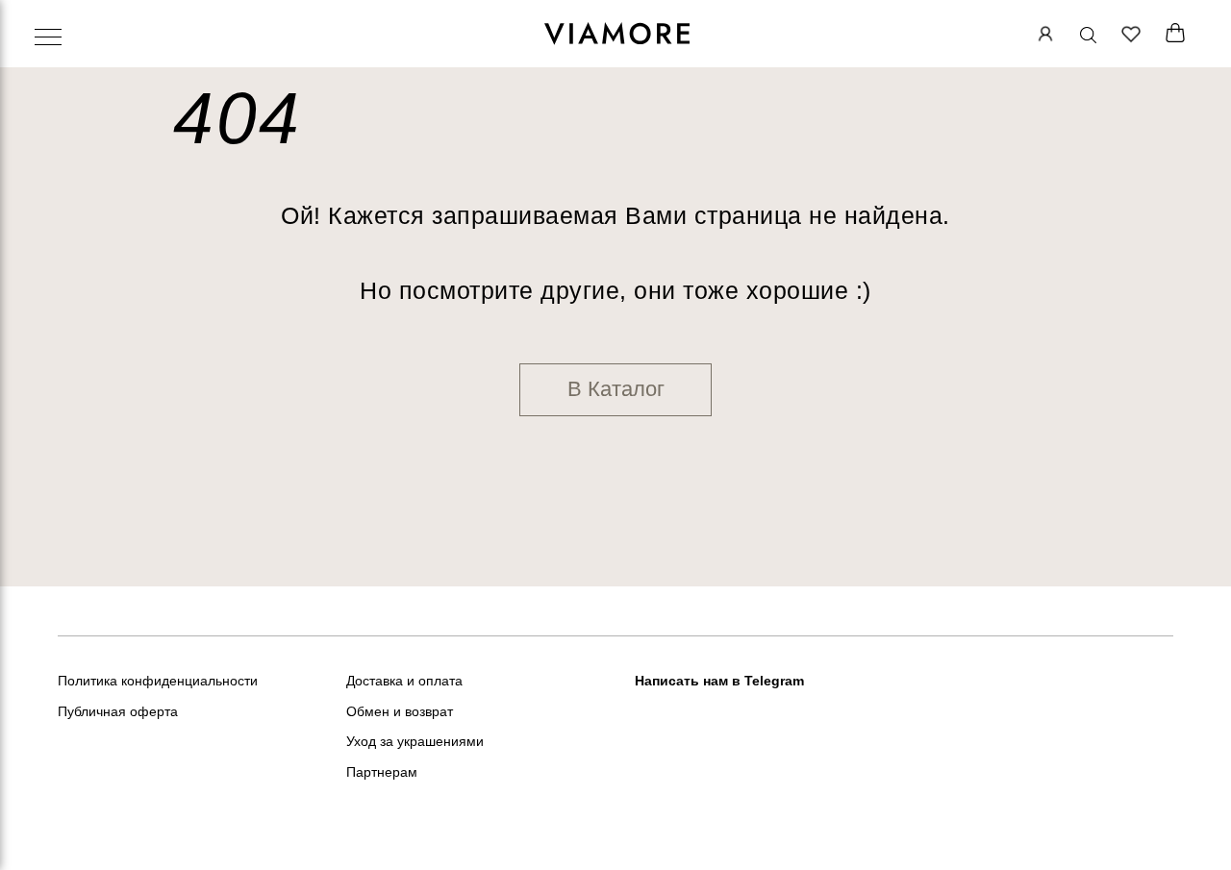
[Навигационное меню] (48, 38)
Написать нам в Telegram (719, 680)
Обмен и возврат (399, 711)
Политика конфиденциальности (158, 680)
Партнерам (381, 772)
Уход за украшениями (415, 741)
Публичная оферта (118, 711)
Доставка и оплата (404, 680)
